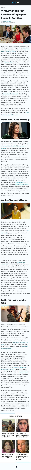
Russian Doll (8, 62)
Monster (4, 148)
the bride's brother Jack (10, 94)
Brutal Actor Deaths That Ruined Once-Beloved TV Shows (7, 456)
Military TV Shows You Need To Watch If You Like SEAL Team (8, 435)
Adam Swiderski (7, 21)
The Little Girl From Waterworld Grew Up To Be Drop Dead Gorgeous (22, 457)
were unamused (23, 372)
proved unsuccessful (21, 184)
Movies (3, 7)
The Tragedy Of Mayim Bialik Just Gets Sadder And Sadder (22, 435)
